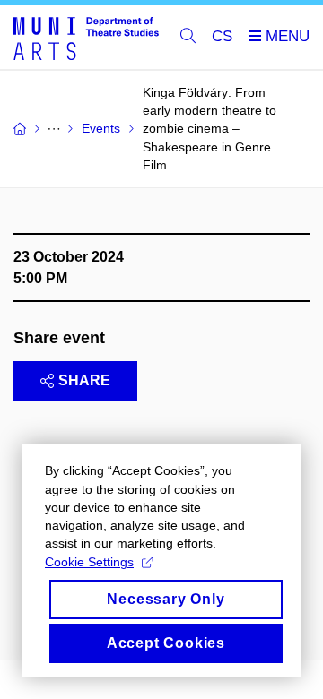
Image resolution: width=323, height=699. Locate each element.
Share (84, 380)
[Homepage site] (86, 37)
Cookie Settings (89, 562)
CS (222, 36)
